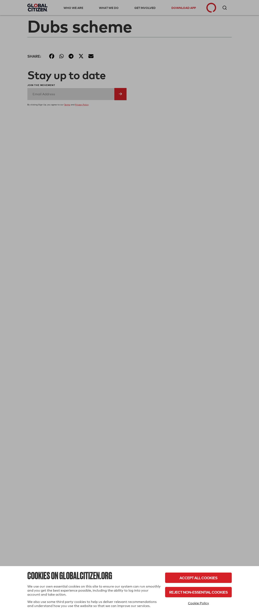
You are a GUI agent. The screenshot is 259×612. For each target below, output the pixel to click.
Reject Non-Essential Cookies (198, 592)
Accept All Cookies (198, 577)
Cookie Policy (198, 603)
